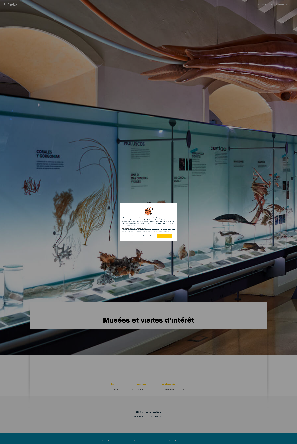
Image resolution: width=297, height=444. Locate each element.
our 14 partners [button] (140, 218)
